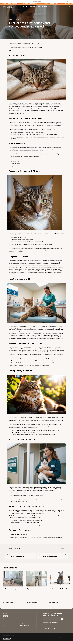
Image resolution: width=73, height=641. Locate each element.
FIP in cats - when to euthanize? (16, 556)
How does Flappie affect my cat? (10, 589)
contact (21, 623)
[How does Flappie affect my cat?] (13, 578)
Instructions (22, 627)
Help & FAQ (22, 621)
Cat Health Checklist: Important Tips (48, 556)
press (4, 625)
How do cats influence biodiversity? (58, 589)
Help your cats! (29, 589)
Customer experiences (24, 625)
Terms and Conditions (24, 628)
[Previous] (23, 1)
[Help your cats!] (36, 578)
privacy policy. (55, 622)
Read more (4, 591)
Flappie (18, 510)
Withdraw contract (6, 638)
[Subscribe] (62, 619)
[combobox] (67, 1)
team (4, 623)
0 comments (62, 548)
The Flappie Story (6, 621)
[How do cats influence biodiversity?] (60, 578)
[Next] (49, 1)
